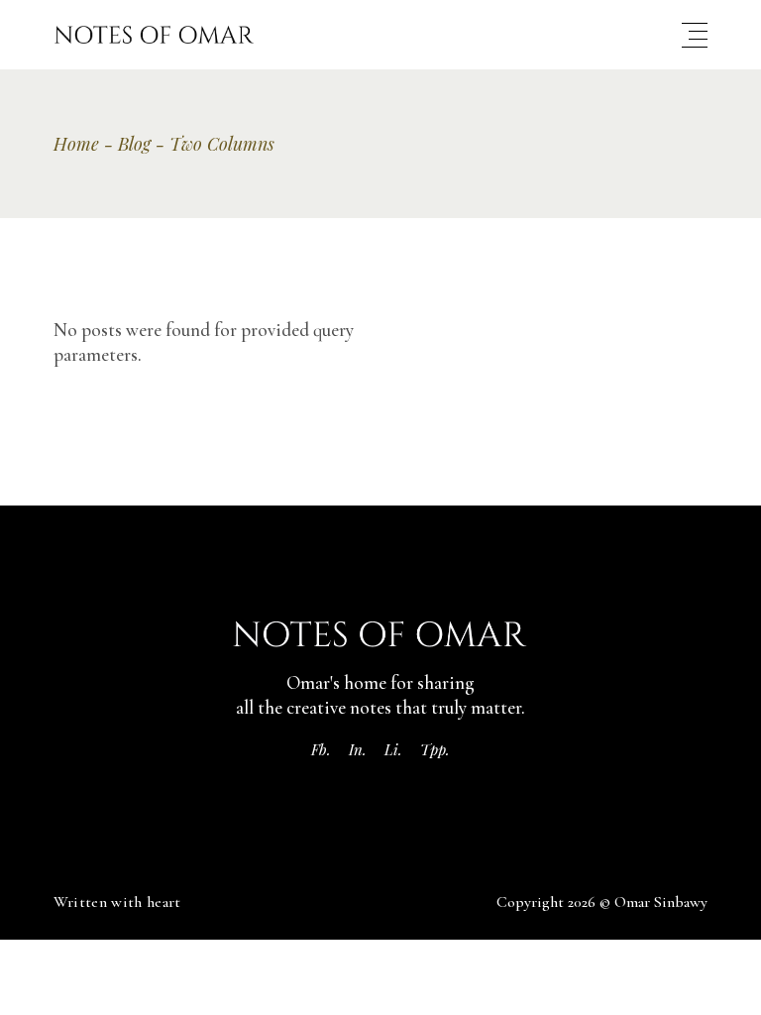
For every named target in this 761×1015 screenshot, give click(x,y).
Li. (393, 749)
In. (358, 749)
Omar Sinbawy (660, 902)
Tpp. (435, 749)
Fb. (321, 749)
